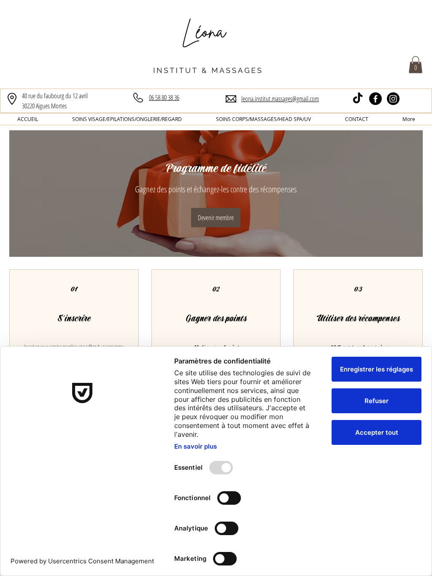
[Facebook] (375, 98)
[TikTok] (357, 98)
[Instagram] (393, 98)
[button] (415, 64)
